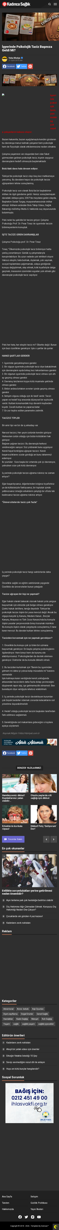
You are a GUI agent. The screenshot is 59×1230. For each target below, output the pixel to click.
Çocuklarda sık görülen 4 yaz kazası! (24, 916)
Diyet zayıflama (10, 1014)
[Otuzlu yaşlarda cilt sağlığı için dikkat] (44, 783)
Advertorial (8, 1009)
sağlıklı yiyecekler (46, 1024)
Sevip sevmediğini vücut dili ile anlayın (25, 1062)
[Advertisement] (29, 309)
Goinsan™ (45, 1226)
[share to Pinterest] (30, 66)
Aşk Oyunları (38, 1009)
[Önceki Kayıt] (46, 839)
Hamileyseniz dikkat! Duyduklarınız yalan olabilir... (13, 798)
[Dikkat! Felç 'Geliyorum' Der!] (44, 814)
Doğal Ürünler (27, 1014)
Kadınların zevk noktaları (18, 922)
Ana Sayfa (7, 1196)
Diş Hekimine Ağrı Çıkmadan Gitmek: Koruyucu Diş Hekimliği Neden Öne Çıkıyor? (31, 908)
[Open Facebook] (20, 1217)
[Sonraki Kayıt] (53, 839)
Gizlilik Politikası (39, 1203)
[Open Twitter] (26, 1217)
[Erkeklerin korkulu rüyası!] (15, 814)
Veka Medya (14, 58)
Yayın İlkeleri (37, 1209)
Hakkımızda (8, 1209)
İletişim (34, 1196)
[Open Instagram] (32, 1217)
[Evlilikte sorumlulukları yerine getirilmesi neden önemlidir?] (29, 870)
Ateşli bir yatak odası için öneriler (22, 1049)
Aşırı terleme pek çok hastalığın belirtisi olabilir (29, 900)
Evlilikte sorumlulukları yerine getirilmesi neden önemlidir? (27, 892)
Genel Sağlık (42, 1014)
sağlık (16, 1024)
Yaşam (6, 1024)
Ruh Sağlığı (47, 1019)
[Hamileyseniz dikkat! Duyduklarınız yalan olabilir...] (15, 783)
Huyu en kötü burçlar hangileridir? (22, 1068)
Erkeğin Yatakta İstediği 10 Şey (21, 1055)
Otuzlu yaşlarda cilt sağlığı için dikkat (41, 796)
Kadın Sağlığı (22, 1019)
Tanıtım (5, 1203)
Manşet (35, 1019)
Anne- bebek (23, 1009)
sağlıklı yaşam (28, 1024)
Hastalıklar (8, 1019)
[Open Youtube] (39, 1217)
